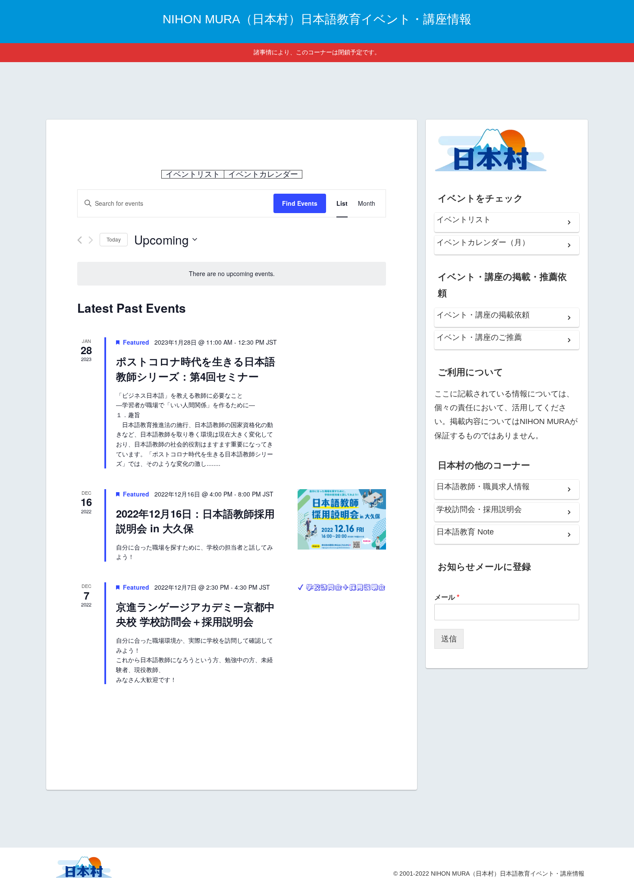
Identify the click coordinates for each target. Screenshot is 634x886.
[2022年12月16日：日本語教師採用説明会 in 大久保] (342, 519)
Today (114, 239)
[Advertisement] (317, 89)
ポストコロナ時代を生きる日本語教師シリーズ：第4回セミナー (195, 368)
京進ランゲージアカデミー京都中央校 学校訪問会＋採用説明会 (195, 613)
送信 (449, 639)
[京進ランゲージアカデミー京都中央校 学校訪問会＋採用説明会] (342, 586)
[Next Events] (90, 240)
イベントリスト (193, 174)
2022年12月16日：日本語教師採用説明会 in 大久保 (195, 520)
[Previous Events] (79, 240)
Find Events (299, 203)
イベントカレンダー (263, 174)
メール (446, 597)
